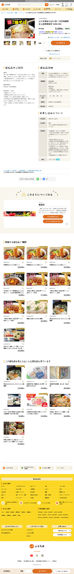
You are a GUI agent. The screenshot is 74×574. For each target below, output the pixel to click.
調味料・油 (62, 492)
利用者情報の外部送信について (43, 561)
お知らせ (29, 536)
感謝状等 (47, 497)
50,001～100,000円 (52, 514)
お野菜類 (32, 489)
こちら (61, 33)
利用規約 (19, 561)
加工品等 (32, 492)
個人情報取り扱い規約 (29, 561)
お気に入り (67, 5)
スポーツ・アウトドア (64, 494)
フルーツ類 (62, 486)
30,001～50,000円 (42, 514)
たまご (46, 489)
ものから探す (9, 12)
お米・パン (33, 486)
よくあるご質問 (30, 533)
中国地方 (3, 515)
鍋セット (3, 494)
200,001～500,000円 (42, 517)
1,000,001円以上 (64, 517)
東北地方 (14, 170)
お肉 (46, 486)
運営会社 (55, 561)
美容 (2, 497)
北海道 (7, 512)
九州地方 (14, 515)
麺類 (16, 12)
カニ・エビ (4, 489)
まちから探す (7, 170)
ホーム (2, 12)
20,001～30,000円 (58, 512)
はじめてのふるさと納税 (7, 529)
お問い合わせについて (54, 54)
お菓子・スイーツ (20, 492)
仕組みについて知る (54, 37)
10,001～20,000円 (48, 512)
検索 (47, 4)
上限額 (62, 5)
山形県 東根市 (43, 18)
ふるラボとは (30, 529)
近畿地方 (29, 512)
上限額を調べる (66, 37)
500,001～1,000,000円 (54, 517)
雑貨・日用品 (48, 494)
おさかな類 (18, 489)
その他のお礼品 (63, 497)
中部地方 (23, 512)
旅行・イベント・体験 (21, 494)
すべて (2, 486)
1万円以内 (40, 512)
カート (71, 5)
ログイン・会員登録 (55, 4)
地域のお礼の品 (34, 494)
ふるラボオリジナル (20, 486)
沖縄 (19, 515)
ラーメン (21, 12)
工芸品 (32, 497)
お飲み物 (3, 492)
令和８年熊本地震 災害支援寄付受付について (37, 1)
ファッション (19, 497)
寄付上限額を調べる (6, 533)
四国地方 (9, 515)
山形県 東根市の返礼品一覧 (34, 170)
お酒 (60, 489)
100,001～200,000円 (63, 514)
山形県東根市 (22, 170)
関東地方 (18, 512)
